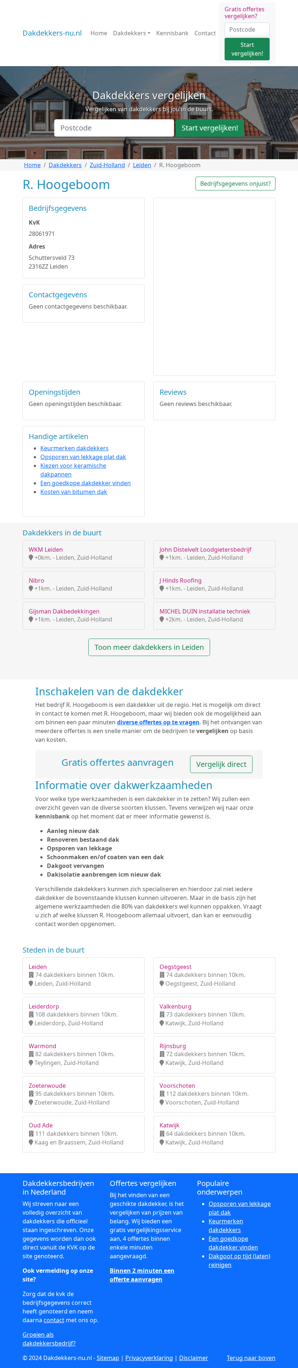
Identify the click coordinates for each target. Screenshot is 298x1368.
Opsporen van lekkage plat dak (83, 457)
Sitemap (108, 1358)
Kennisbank (172, 33)
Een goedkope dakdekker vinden (85, 483)
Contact (205, 33)
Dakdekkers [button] (129, 33)
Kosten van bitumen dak (73, 492)
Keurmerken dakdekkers (74, 448)
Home (98, 33)
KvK (34, 222)
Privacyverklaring (149, 1358)
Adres (37, 246)
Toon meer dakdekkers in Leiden (149, 647)
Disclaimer (193, 1358)
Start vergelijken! (247, 49)
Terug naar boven (251, 1358)
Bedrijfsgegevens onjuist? (235, 184)
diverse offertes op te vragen (158, 722)
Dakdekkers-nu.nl (52, 33)
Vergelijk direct (221, 764)
